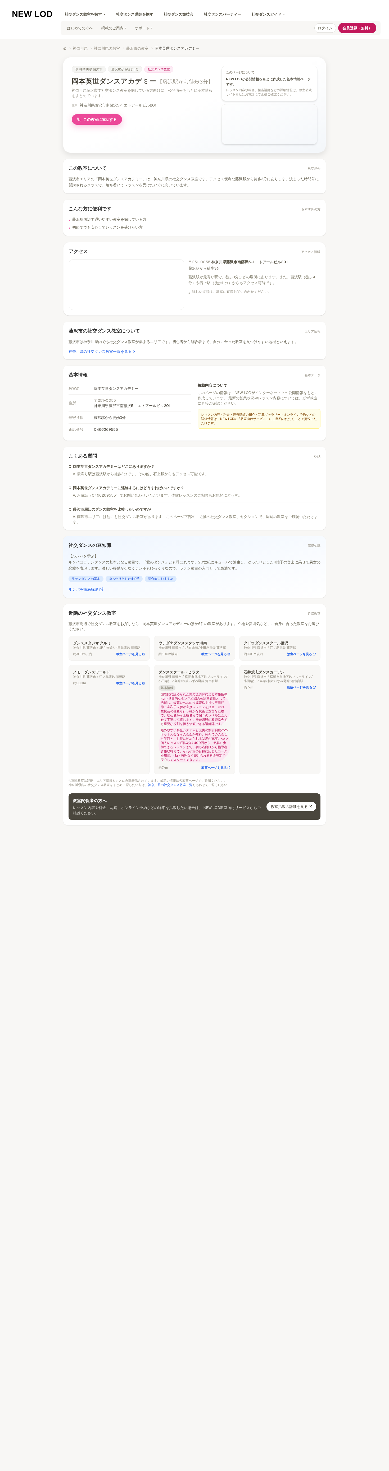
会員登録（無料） (357, 28)
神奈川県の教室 (107, 48)
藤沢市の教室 (137, 48)
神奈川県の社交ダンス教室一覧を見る (100, 351)
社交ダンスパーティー (222, 14)
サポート (142, 28)
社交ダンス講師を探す (134, 14)
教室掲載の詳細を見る (289, 806)
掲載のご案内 (112, 28)
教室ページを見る (129, 654)
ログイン (325, 28)
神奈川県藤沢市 (90, 69)
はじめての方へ (80, 28)
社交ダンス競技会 (178, 14)
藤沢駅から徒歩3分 (125, 69)
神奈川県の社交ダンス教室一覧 (170, 785)
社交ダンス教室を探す (83, 14)
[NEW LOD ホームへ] (32, 13)
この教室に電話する (100, 119)
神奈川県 (80, 48)
